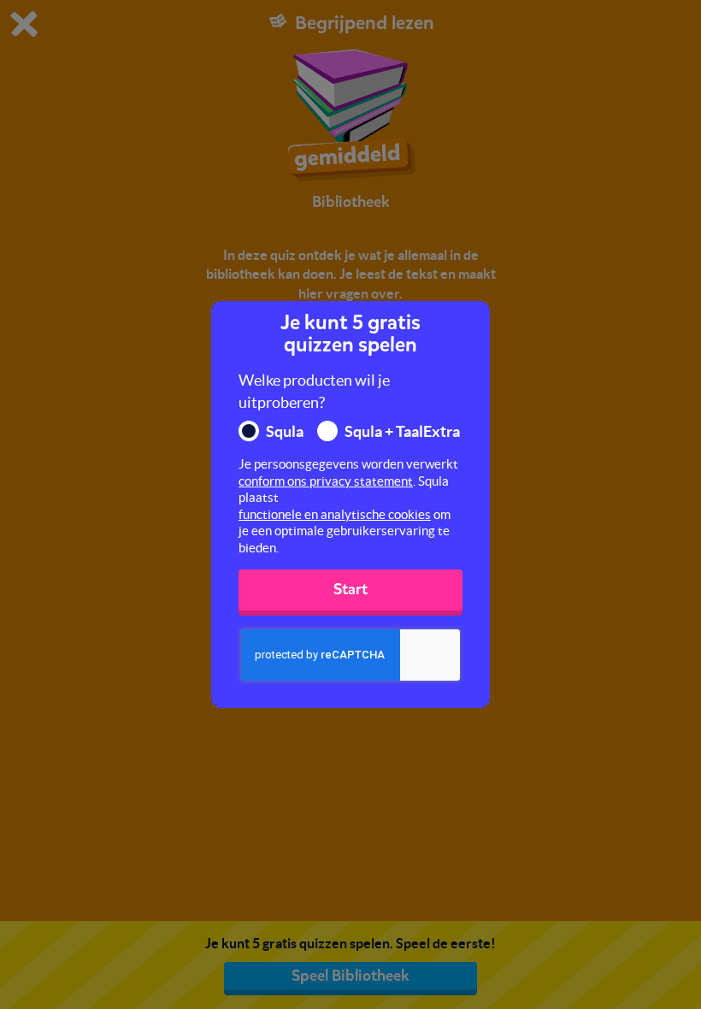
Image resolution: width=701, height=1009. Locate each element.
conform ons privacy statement (326, 481)
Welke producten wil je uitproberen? (314, 391)
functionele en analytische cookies (335, 514)
